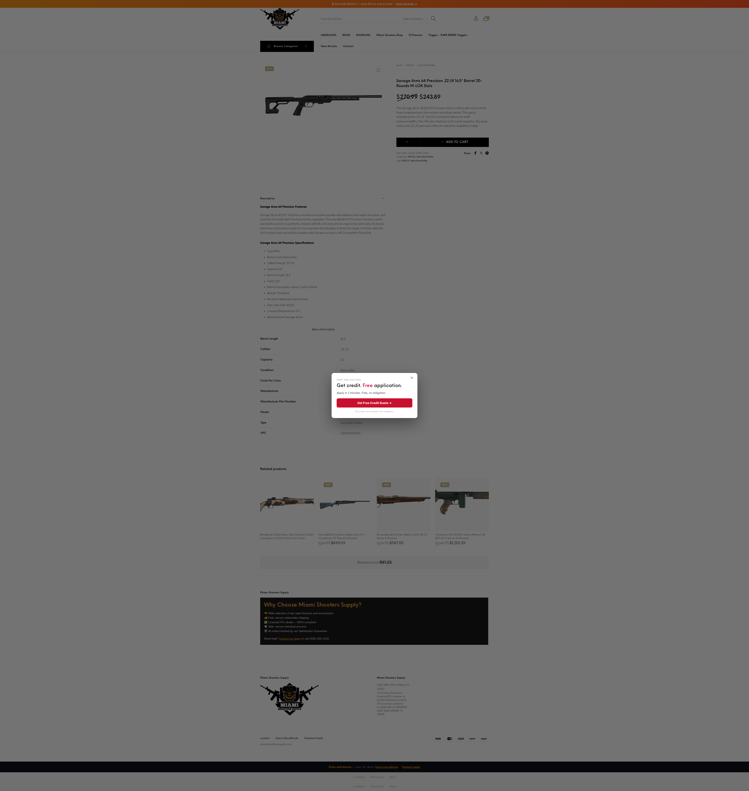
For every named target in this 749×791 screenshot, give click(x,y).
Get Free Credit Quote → (374, 403)
